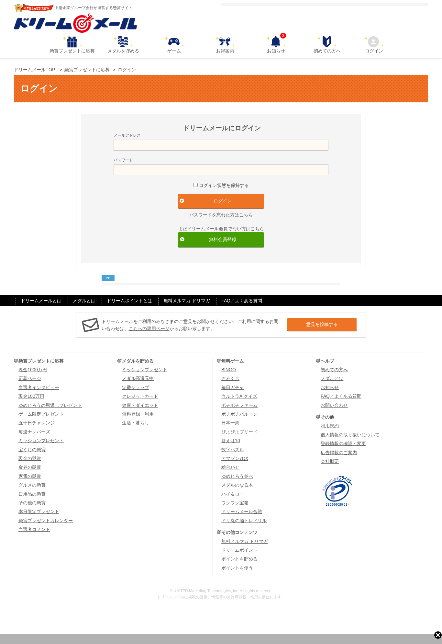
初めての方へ (327, 50)
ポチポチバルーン (239, 414)
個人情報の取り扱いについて (350, 434)
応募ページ (29, 378)
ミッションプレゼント (41, 440)
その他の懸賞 (32, 502)
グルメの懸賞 (32, 485)
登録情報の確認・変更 (343, 443)
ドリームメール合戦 (241, 511)
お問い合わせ (334, 405)
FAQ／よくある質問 (241, 300)
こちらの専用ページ (149, 328)
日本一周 (230, 422)
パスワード (123, 160)
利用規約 (330, 425)
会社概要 (330, 461)
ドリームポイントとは (129, 300)
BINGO (228, 369)
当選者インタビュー (38, 387)
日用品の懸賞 (32, 494)
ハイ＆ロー (232, 494)
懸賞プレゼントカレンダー (45, 520)
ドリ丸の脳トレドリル (244, 520)
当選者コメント (34, 529)
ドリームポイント (239, 550)
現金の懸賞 (29, 458)
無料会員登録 (222, 239)
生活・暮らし (135, 422)
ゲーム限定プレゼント (41, 414)
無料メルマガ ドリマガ (186, 300)
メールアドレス (127, 135)
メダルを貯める (123, 50)
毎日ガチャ (232, 387)
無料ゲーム (232, 360)
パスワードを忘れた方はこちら (221, 214)
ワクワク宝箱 (235, 502)
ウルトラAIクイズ (239, 396)
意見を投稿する (322, 324)
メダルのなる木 (237, 485)
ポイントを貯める (239, 558)
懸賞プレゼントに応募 (72, 50)
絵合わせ (230, 467)
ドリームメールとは (41, 300)
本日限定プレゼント (38, 511)
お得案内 (225, 50)
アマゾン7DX (234, 458)
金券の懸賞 (29, 467)
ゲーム (174, 50)
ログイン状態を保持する (224, 185)
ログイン (374, 50)
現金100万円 (31, 396)
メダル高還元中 (138, 378)
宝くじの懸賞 (32, 449)
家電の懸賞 (29, 476)
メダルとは (84, 300)
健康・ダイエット (140, 405)
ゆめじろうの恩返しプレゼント (50, 405)
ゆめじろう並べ (237, 476)
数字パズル (232, 449)
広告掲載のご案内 (339, 452)
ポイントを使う (237, 567)
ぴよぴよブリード (239, 431)
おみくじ (230, 378)
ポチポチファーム (239, 405)
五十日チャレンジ (36, 422)
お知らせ (276, 44)
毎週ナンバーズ (34, 431)
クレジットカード (140, 396)
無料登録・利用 (138, 414)
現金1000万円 (32, 369)
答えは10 (230, 440)
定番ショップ (135, 387)
